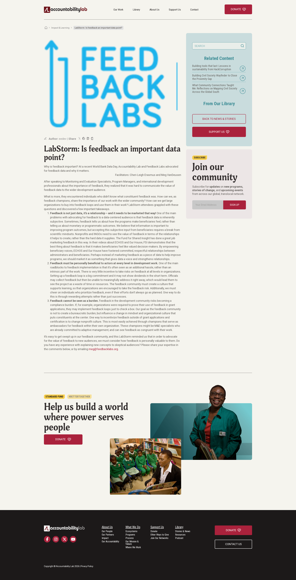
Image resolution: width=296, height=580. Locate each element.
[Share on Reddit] (92, 138)
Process (129, 538)
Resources (180, 535)
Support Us (175, 9)
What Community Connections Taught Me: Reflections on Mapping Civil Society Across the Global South (214, 88)
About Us (154, 9)
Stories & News (182, 531)
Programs (130, 535)
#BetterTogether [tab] (79, 396)
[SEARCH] (242, 45)
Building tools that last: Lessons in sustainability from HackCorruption (211, 67)
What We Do (132, 527)
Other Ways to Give (159, 535)
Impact (105, 538)
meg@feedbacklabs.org (103, 349)
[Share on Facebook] (83, 138)
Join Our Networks (159, 538)
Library (136, 9)
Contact (194, 9)
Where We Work (133, 547)
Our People (107, 531)
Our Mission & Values (132, 542)
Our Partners (108, 535)
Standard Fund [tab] (54, 396)
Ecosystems (131, 531)
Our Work (118, 9)
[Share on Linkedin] (87, 138)
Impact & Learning (60, 28)
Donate (153, 531)
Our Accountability (110, 541)
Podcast (179, 538)
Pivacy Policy (87, 566)
